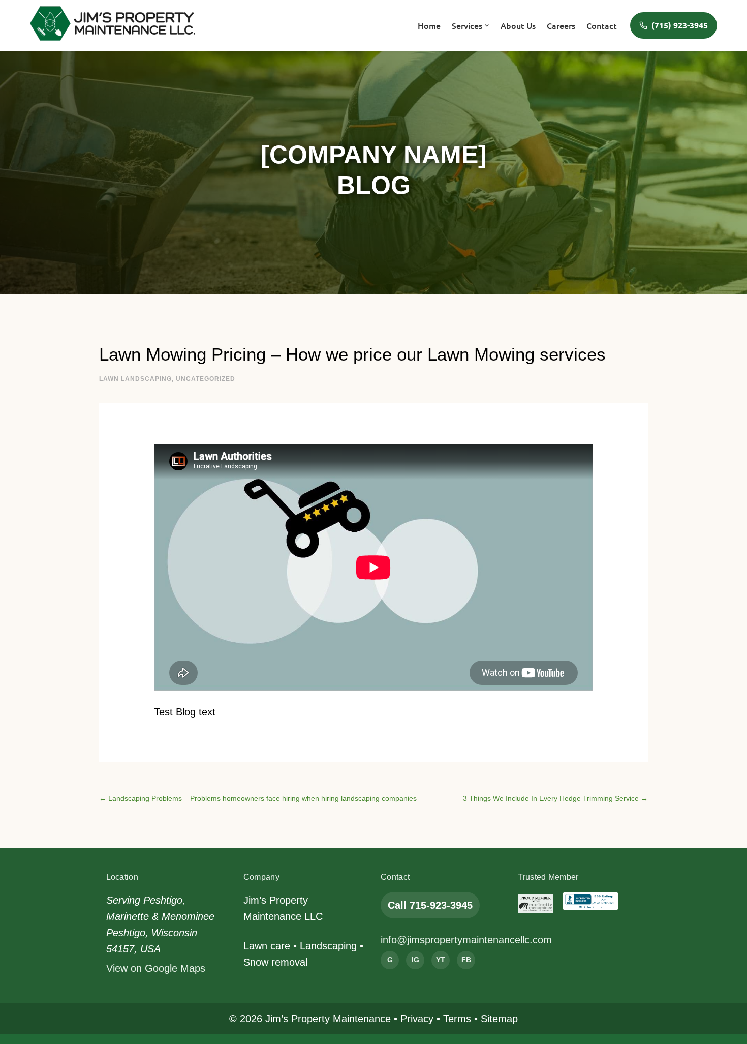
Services (467, 25)
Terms (457, 1018)
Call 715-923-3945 (430, 905)
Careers (561, 25)
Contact (601, 25)
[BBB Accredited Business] (591, 903)
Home (429, 25)
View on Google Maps (155, 968)
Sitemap (499, 1018)
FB (466, 960)
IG (415, 960)
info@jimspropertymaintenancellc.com (466, 939)
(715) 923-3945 (679, 25)
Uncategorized (205, 378)
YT (440, 960)
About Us (518, 25)
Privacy (416, 1018)
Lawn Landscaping (135, 378)
